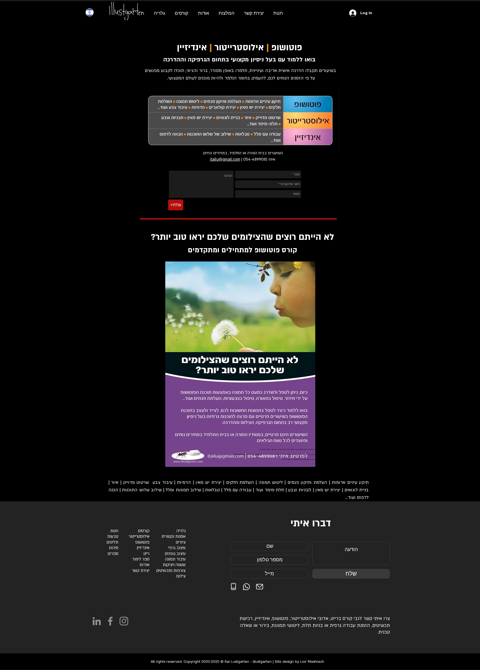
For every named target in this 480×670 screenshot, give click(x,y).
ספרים (113, 553)
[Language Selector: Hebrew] (93, 12)
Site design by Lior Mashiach (299, 661)
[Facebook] (110, 621)
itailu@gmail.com (225, 159)
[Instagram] (124, 621)
